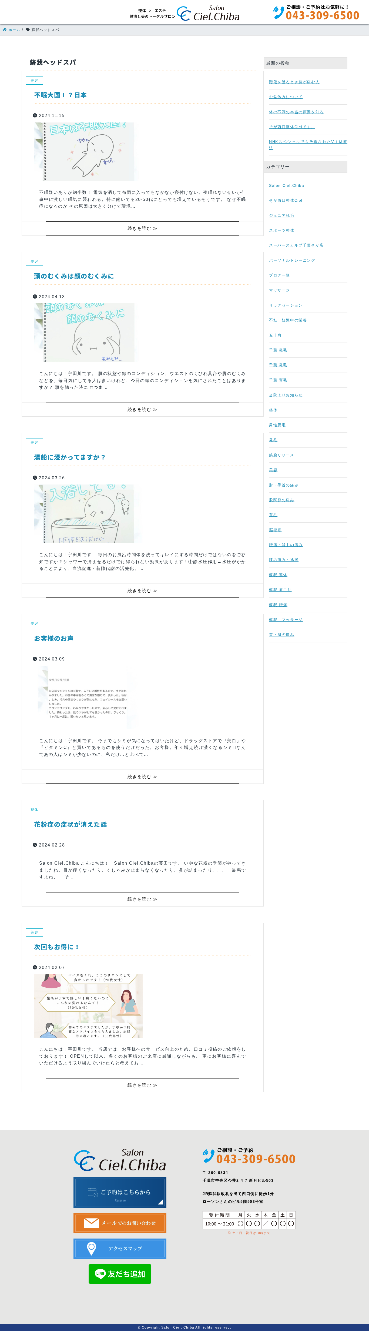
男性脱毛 (277, 425)
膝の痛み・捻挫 (283, 559)
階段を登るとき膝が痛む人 (294, 82)
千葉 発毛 (278, 350)
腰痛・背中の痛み (286, 545)
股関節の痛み (281, 500)
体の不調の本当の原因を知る (296, 112)
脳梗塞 (275, 530)
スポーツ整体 (281, 230)
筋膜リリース (281, 455)
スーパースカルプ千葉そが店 (296, 245)
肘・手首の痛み (283, 485)
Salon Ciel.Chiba (286, 185)
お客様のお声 (54, 638)
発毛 (273, 440)
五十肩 (275, 335)
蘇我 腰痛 (278, 605)
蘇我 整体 (278, 575)
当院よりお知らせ (286, 395)
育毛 (273, 515)
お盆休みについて (286, 97)
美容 (273, 470)
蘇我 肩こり (280, 590)
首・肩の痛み (281, 634)
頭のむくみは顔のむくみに (74, 275)
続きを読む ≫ (142, 228)
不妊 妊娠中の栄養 (288, 320)
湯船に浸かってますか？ (70, 457)
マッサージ (279, 290)
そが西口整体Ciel (286, 200)
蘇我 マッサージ (286, 620)
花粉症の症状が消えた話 (70, 824)
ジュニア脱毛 (281, 215)
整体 (273, 410)
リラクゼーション (286, 305)
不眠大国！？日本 (60, 94)
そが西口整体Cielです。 (292, 127)
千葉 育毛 (278, 380)
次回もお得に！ (57, 946)
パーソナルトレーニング (292, 260)
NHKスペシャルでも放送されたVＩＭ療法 (308, 145)
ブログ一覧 (279, 275)
